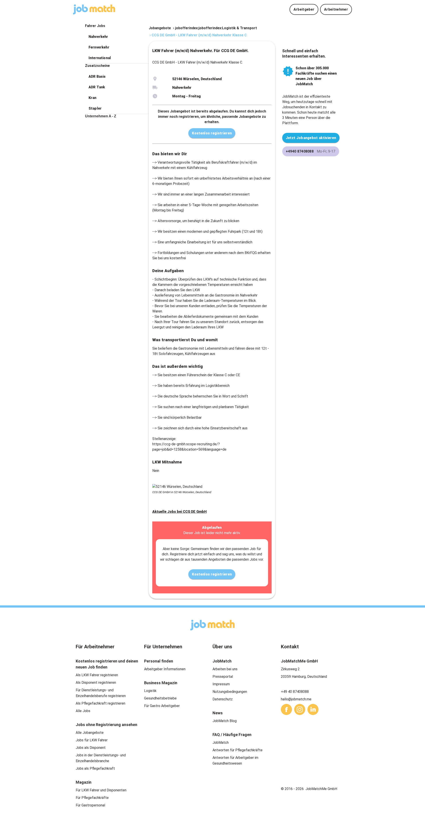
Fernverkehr (99, 47)
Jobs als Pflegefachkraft (95, 768)
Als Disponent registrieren (96, 682)
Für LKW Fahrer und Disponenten (101, 790)
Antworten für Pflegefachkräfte (237, 750)
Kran (93, 98)
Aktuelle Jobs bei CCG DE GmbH (179, 511)
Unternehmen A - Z (100, 116)
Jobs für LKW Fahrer (92, 740)
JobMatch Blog (224, 721)
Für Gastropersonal (90, 805)
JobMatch (220, 742)
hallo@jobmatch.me (296, 699)
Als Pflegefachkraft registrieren (100, 703)
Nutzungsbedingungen (229, 692)
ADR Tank (97, 87)
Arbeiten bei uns (225, 669)
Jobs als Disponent (91, 748)
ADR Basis (97, 76)
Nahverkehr (98, 37)
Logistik (150, 691)
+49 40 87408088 (295, 692)
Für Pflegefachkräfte (92, 798)
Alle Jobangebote (90, 732)
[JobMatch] (94, 9)
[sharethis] (286, 709)
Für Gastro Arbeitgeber (162, 706)
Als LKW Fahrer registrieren (97, 675)
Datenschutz (222, 699)
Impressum (221, 684)
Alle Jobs (83, 711)
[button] (117, 36)
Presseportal (222, 676)
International (100, 58)
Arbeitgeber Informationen (164, 669)
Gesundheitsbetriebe (160, 698)
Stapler (95, 108)
